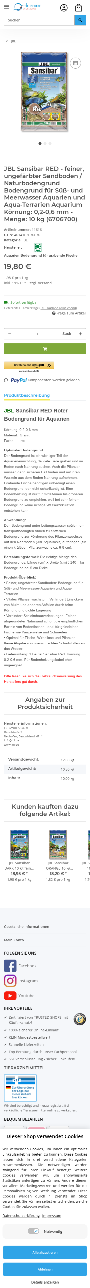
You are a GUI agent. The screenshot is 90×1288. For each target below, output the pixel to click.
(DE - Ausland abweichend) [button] (58, 308)
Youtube (26, 995)
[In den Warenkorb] (45, 348)
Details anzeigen (45, 1282)
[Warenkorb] (78, 7)
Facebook (27, 966)
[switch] (33, 1231)
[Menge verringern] (9, 333)
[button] (63, 7)
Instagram (28, 981)
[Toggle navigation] (6, 4)
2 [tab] (45, 143)
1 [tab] (40, 143)
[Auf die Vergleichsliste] (75, 63)
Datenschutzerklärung (21, 1215)
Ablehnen (45, 1269)
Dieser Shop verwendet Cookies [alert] (45, 1136)
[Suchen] (80, 20)
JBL (25, 240)
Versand (45, 283)
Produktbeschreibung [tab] (27, 395)
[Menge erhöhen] (80, 333)
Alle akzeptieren (45, 1252)
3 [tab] (50, 143)
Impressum (51, 1215)
